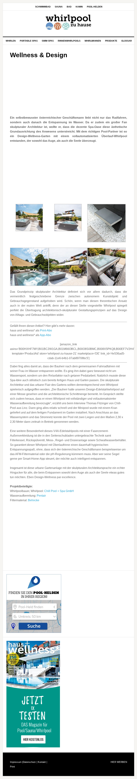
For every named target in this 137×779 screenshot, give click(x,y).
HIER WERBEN (119, 762)
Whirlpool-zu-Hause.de (68, 22)
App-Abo (45, 335)
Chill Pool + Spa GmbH (59, 491)
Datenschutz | (30, 762)
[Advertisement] (68, 86)
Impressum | (16, 762)
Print (12, 766)
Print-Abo (46, 330)
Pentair (41, 495)
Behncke (33, 500)
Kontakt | (42, 762)
